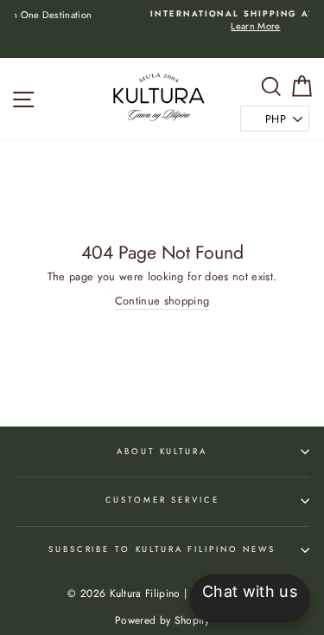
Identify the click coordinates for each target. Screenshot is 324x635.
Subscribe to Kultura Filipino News (162, 549)
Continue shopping (162, 301)
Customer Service (162, 500)
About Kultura (161, 452)
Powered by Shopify (162, 620)
